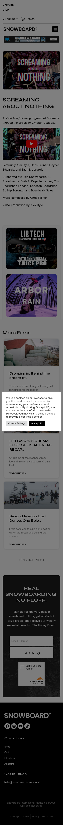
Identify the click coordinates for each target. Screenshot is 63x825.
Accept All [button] (37, 423)
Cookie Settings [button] (16, 423)
